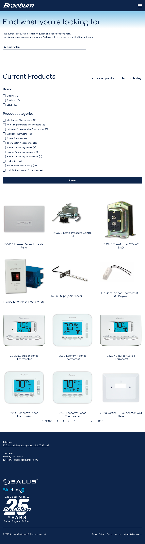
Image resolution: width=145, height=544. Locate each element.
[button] (72, 95)
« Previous (47, 420)
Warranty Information (133, 534)
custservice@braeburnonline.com (20, 459)
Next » (100, 420)
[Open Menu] (140, 5)
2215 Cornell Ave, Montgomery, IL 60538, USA (26, 445)
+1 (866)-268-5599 (13, 456)
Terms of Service (114, 534)
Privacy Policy (98, 534)
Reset (72, 180)
